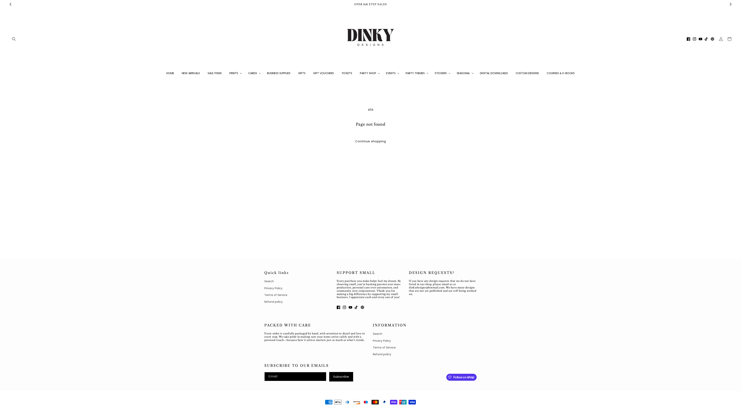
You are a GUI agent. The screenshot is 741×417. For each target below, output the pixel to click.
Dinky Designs (283, 409)
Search (269, 281)
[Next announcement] (730, 4)
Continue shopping (370, 141)
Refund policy (273, 302)
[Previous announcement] (10, 4)
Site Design (301, 409)
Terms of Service (275, 295)
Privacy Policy (273, 288)
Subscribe (341, 377)
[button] (14, 39)
